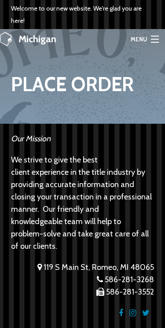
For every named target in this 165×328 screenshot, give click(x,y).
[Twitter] (146, 313)
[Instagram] (132, 313)
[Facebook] (121, 313)
